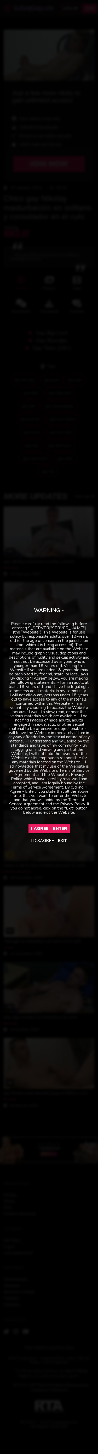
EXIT (62, 841)
